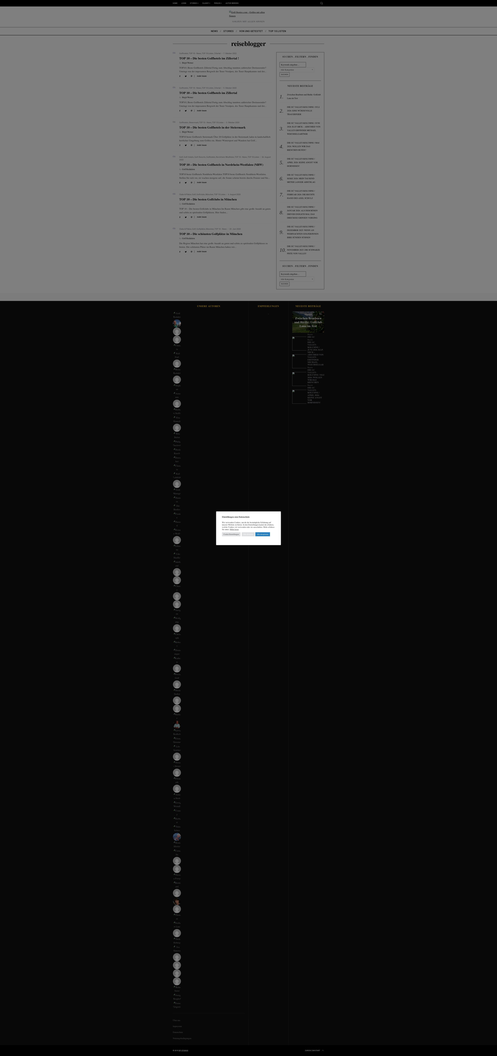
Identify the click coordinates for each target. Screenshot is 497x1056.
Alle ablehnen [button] (248, 534)
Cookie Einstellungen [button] (231, 534)
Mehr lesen (234, 529)
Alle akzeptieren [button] (262, 534)
